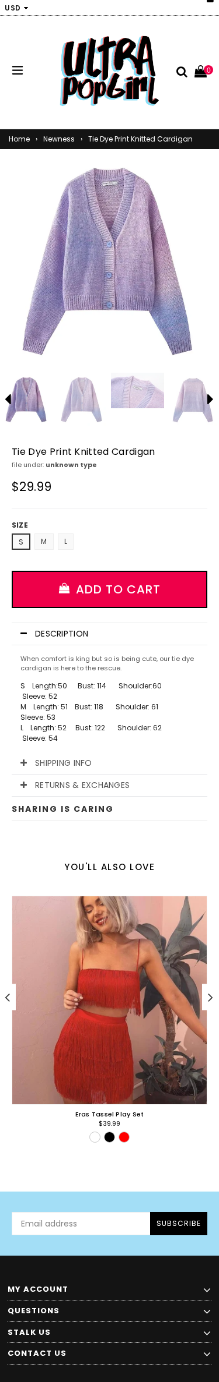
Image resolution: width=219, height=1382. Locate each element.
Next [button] (210, 997)
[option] (82, 399)
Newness (59, 139)
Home (19, 139)
